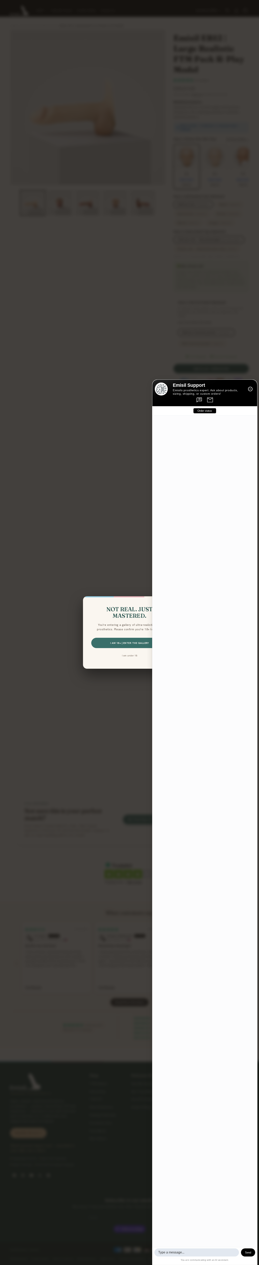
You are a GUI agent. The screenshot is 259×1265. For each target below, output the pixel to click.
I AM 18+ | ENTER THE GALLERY (129, 643)
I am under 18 (129, 655)
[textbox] (196, 1252)
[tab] (199, 400)
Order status (204, 410)
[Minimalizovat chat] (250, 389)
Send (248, 1252)
